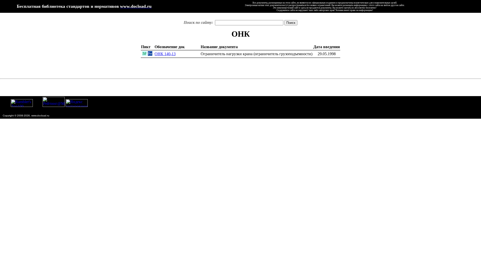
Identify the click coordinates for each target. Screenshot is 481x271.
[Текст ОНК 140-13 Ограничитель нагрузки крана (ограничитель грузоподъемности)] (150, 54)
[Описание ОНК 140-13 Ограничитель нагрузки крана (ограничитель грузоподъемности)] (144, 54)
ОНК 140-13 (165, 54)
